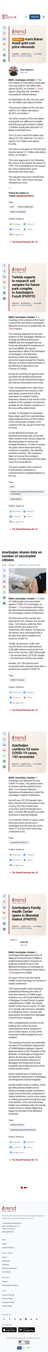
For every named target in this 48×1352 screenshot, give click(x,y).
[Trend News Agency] (9, 1209)
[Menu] (43, 16)
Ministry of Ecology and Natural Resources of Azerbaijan (27, 493)
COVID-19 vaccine (17, 680)
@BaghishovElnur (25, 195)
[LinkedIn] (31, 1319)
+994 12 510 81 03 (8, 1229)
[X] (15, 1319)
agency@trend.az (8, 1232)
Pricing (4, 1282)
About (4, 1257)
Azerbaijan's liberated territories (23, 1130)
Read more (23, 73)
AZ (24, 1348)
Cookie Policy (7, 1306)
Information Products (10, 1285)
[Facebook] (9, 1319)
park (12, 487)
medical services (17, 1125)
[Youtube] (20, 1319)
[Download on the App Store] (9, 1329)
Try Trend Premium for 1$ (25, 242)
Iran (12, 207)
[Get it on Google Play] (26, 1329)
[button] (4, 27)
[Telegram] (26, 1319)
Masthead (6, 1261)
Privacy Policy (7, 1299)
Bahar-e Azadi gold (17, 212)
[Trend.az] (9, 17)
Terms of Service (8, 1295)
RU (28, 1348)
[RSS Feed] (36, 1319)
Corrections (6, 1272)
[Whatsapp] (4, 1319)
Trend (40, 88)
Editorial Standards (9, 1268)
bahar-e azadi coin (25, 207)
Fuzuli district (15, 499)
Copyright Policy (8, 1302)
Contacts (5, 1265)
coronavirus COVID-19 (19, 842)
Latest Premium (8, 1248)
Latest (4, 1244)
